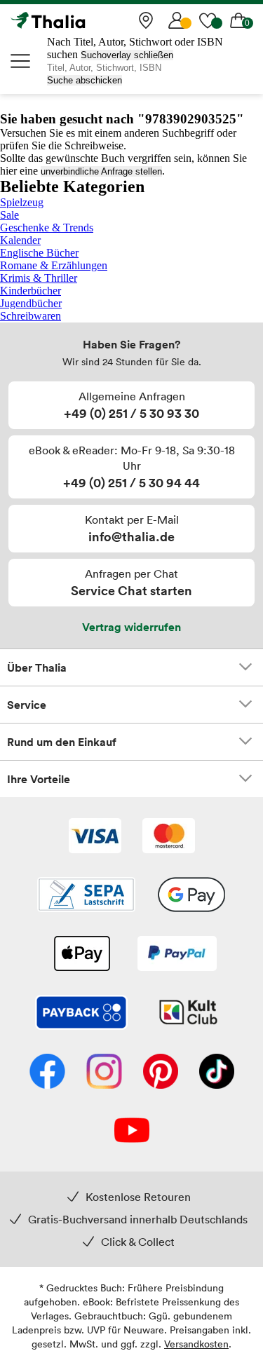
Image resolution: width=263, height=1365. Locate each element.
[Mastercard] (168, 837)
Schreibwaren (30, 316)
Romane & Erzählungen (53, 265)
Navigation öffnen (21, 61)
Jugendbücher (31, 303)
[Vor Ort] (145, 20)
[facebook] (47, 1073)
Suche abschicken (84, 80)
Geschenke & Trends (46, 227)
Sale (9, 215)
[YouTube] (131, 1131)
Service (26, 704)
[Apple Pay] (81, 955)
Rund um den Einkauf (61, 741)
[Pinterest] (160, 1073)
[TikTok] (216, 1073)
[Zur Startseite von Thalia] (81, 20)
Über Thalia (37, 667)
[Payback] (81, 1014)
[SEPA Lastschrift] (86, 896)
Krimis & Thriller (38, 278)
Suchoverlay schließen (127, 55)
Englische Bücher (39, 253)
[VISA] (95, 837)
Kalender (20, 240)
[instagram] (104, 1073)
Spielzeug (21, 202)
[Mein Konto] (176, 20)
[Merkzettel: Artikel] (207, 20)
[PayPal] (177, 955)
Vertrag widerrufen (131, 626)
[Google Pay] (191, 896)
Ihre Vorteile (38, 779)
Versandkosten (196, 1343)
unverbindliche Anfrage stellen (101, 171)
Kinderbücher (30, 291)
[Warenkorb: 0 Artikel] (238, 20)
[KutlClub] (188, 1014)
